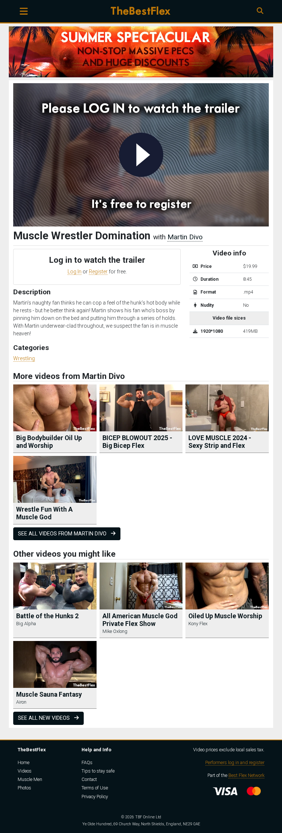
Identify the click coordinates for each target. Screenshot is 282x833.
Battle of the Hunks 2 (47, 616)
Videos (25, 771)
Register (98, 271)
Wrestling (24, 358)
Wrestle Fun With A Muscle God (44, 513)
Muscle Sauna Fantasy (49, 694)
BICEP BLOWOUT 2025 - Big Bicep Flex (137, 441)
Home (23, 762)
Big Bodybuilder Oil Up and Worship (49, 441)
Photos (24, 787)
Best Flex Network (246, 775)
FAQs (87, 762)
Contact (89, 779)
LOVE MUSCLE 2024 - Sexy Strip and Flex (219, 441)
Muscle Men (30, 779)
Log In (75, 271)
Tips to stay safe (98, 771)
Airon (21, 702)
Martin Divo (185, 237)
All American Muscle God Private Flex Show (139, 619)
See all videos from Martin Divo (63, 534)
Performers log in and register (234, 762)
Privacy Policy (95, 796)
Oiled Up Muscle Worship (225, 616)
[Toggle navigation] (23, 11)
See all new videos (44, 718)
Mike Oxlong (114, 631)
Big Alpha (26, 623)
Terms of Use (95, 787)
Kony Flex (197, 623)
